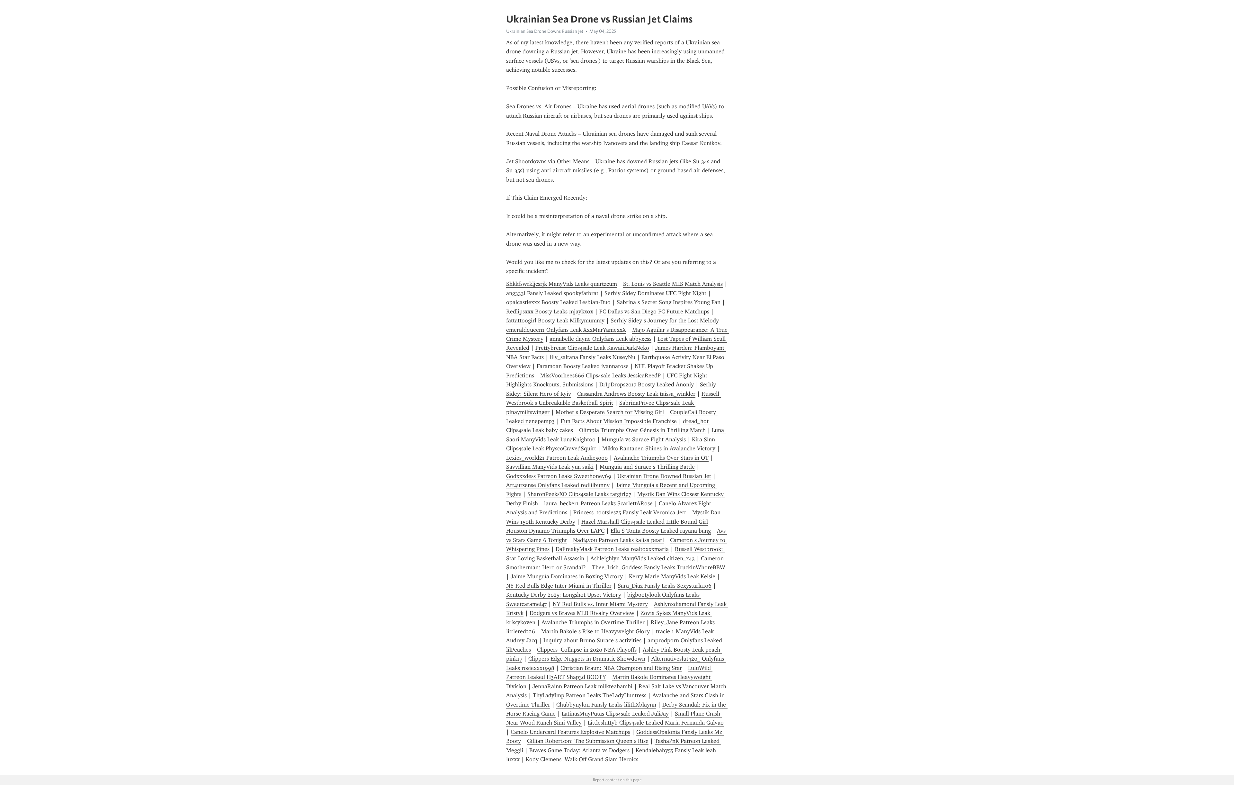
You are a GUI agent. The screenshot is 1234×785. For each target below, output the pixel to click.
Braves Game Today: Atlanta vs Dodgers (579, 750)
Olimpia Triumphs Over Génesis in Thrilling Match (642, 430)
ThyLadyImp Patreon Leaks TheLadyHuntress (589, 695)
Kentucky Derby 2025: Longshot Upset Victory (563, 594)
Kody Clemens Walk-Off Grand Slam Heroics (582, 759)
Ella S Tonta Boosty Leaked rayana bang (661, 530)
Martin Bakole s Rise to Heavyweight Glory (595, 631)
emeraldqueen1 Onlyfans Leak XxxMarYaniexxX (566, 329)
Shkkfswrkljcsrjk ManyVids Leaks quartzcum (561, 283)
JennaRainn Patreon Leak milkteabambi (582, 686)
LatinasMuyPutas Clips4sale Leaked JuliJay (615, 713)
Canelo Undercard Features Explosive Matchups (570, 731)
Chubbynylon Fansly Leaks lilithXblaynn (606, 704)
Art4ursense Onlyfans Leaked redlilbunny (558, 485)
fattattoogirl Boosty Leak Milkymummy (555, 320)
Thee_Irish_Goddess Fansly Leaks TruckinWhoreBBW (658, 567)
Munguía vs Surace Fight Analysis (644, 439)
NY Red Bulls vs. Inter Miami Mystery (600, 604)
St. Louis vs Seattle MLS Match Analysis (673, 283)
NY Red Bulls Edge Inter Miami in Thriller (559, 585)
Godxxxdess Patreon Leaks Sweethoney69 (558, 476)
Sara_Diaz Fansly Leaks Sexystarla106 (664, 585)
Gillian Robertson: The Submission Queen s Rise (587, 740)
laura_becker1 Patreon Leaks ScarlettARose (598, 503)
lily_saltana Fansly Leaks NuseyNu (592, 357)
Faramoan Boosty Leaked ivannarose (583, 366)
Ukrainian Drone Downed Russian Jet (664, 476)
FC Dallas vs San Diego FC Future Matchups (654, 311)
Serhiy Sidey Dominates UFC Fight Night (655, 293)
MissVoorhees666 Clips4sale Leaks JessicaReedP (600, 375)
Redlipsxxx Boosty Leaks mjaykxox (549, 311)
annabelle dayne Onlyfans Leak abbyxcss (600, 338)
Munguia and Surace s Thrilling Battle (647, 466)
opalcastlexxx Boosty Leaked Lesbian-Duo (558, 302)
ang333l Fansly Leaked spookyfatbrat (552, 293)
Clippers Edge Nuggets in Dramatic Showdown (586, 658)
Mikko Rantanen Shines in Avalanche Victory (658, 448)
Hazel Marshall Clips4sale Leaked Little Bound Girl (644, 521)
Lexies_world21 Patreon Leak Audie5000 (557, 457)
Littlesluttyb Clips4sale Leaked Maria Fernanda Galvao (656, 722)
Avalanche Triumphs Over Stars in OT (661, 457)
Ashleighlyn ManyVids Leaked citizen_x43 (642, 558)
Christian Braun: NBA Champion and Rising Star (621, 668)
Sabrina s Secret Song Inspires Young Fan (668, 302)
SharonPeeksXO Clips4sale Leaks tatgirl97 (579, 494)
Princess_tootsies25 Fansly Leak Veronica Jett (629, 512)
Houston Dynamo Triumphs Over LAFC (555, 530)
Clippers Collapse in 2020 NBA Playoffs (587, 649)
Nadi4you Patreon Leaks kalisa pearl (618, 540)
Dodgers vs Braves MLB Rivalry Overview (582, 613)
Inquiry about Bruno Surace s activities (592, 640)
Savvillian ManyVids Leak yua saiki (550, 466)
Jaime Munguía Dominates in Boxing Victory (567, 576)
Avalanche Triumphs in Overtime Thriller (593, 622)
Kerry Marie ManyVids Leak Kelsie (672, 576)
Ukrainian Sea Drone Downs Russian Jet (544, 31)
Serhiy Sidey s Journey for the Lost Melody (665, 320)
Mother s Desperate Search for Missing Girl (610, 412)
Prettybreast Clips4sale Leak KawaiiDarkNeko (592, 347)
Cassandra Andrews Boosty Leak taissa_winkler (636, 393)
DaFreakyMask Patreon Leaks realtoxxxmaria (612, 549)
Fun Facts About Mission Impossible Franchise (619, 421)
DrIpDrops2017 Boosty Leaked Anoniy (646, 384)
